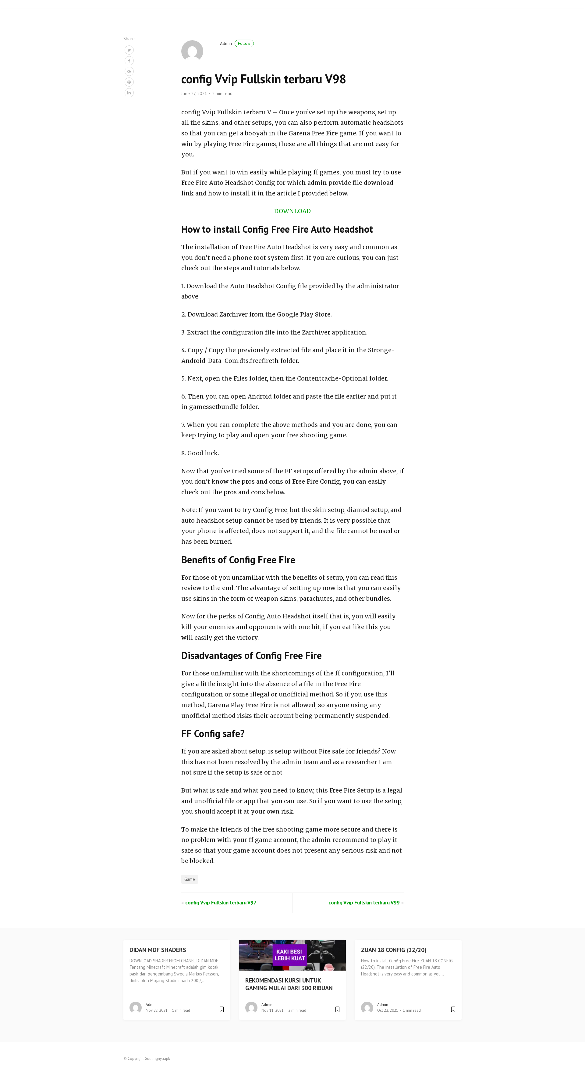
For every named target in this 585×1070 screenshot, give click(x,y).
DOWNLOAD (292, 211)
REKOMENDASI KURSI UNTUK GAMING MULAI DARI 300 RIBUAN (289, 984)
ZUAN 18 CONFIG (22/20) (394, 950)
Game (189, 879)
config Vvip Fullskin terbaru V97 (221, 902)
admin (235, 43)
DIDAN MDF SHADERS (157, 950)
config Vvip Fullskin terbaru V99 (364, 902)
